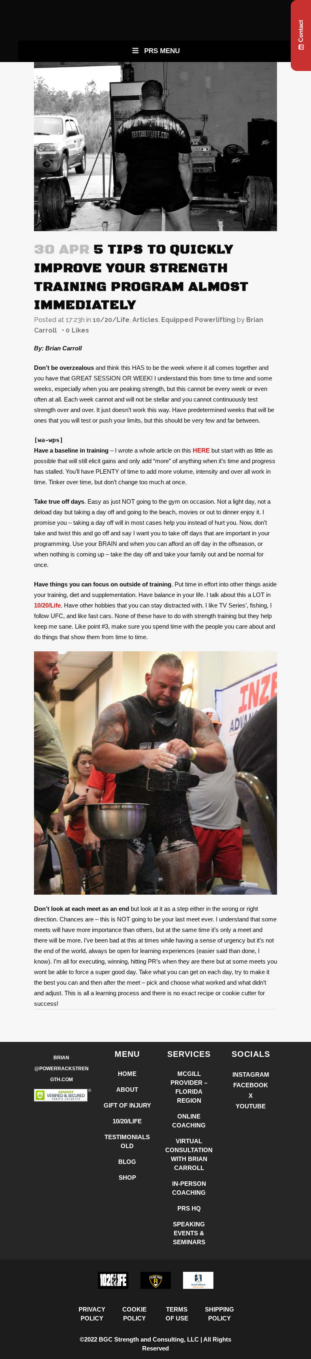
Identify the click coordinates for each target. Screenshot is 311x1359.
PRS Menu (162, 51)
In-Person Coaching (189, 1188)
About (127, 1089)
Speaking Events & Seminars (189, 1233)
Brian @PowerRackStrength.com (61, 1068)
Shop (127, 1177)
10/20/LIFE (127, 1121)
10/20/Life (111, 320)
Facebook (250, 1085)
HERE (201, 450)
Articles (145, 320)
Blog (127, 1161)
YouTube (251, 1106)
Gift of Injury (127, 1105)
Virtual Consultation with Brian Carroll (189, 1154)
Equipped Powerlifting (198, 320)
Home (127, 1073)
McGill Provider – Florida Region (188, 1087)
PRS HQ (189, 1208)
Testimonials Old (127, 1141)
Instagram (250, 1074)
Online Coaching (189, 1121)
